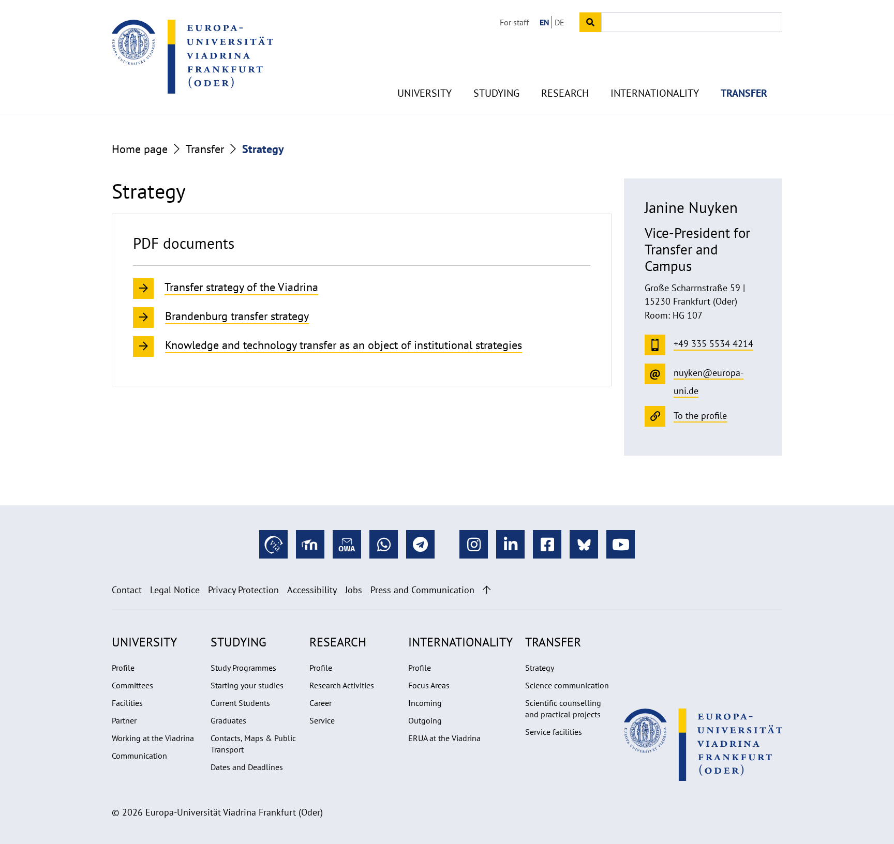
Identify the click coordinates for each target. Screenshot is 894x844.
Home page (140, 149)
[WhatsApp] (383, 544)
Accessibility (312, 590)
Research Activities (341, 685)
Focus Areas (429, 685)
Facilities (127, 703)
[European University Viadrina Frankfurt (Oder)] (192, 56)
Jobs (353, 590)
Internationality (654, 93)
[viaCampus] (273, 544)
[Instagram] (473, 544)
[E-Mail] (347, 544)
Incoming (425, 703)
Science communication (567, 685)
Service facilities (553, 732)
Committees (132, 685)
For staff (514, 22)
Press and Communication (422, 590)
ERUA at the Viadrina (444, 738)
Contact (127, 590)
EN (544, 22)
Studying (496, 93)
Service (322, 720)
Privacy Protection (243, 590)
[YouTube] (620, 544)
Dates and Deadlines (247, 767)
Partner (124, 720)
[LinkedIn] (510, 544)
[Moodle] (310, 544)
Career (320, 703)
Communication (139, 755)
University (424, 93)
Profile (123, 667)
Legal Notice (175, 590)
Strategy (539, 667)
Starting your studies (247, 685)
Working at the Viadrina (153, 738)
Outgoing (425, 720)
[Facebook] (547, 544)
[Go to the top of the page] (486, 590)
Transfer (744, 93)
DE (559, 22)
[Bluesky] (584, 544)
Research (565, 93)
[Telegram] (420, 544)
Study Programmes (243, 667)
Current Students (240, 703)
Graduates (228, 720)
